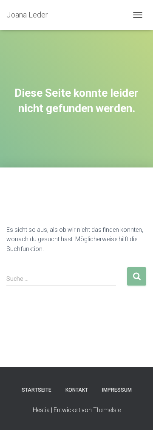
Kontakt (76, 390)
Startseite (36, 390)
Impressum (117, 390)
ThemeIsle (107, 410)
